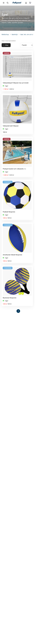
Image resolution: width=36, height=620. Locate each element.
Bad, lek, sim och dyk (27, 34)
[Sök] (7, 2)
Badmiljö (15, 34)
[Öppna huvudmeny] (4, 3)
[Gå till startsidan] (16, 3)
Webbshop (5, 34)
